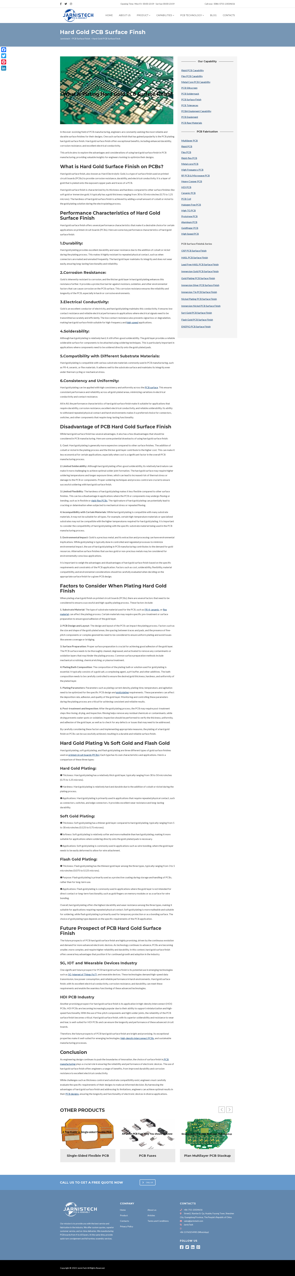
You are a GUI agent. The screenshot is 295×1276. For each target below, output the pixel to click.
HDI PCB (186, 187)
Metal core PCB (189, 163)
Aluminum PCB (189, 222)
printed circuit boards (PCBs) (84, 754)
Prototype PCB (189, 216)
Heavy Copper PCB (191, 181)
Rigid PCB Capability (192, 70)
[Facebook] (4, 50)
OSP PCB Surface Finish (193, 250)
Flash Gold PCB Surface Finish (197, 319)
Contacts (229, 15)
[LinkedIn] (4, 68)
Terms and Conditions (158, 1221)
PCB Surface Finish (191, 99)
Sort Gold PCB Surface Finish (196, 312)
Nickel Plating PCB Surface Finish (199, 298)
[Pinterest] (4, 62)
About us (125, 15)
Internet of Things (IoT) (84, 974)
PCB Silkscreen (189, 87)
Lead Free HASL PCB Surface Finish (200, 264)
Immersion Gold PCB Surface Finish (200, 271)
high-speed (132, 322)
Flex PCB (186, 152)
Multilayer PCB (189, 140)
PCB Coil (186, 198)
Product (142, 15)
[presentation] (222, 1110)
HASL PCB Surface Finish (194, 257)
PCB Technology (191, 15)
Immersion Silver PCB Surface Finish (200, 285)
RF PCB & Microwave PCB (195, 175)
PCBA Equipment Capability (196, 111)
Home (109, 15)
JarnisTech (188, 1224)
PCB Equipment (189, 116)
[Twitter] (4, 56)
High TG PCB (188, 210)
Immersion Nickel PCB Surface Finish (200, 305)
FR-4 (147, 609)
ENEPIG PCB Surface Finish (196, 326)
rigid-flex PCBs (99, 500)
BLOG (213, 15)
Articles (151, 1215)
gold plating (122, 692)
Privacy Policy (126, 1226)
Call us (149, 1182)
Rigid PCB (186, 146)
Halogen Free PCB (191, 204)
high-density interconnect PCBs (137, 1038)
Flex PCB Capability (192, 76)
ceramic (155, 609)
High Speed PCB (190, 233)
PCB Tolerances (189, 105)
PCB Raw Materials (191, 122)
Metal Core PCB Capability (195, 81)
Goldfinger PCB (189, 227)
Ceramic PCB (188, 192)
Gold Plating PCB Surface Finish (198, 278)
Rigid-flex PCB (189, 158)
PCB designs (72, 1093)
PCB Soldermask (190, 93)
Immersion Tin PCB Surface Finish (199, 292)
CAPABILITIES (164, 15)
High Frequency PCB (192, 169)
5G (69, 974)
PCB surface (151, 387)
